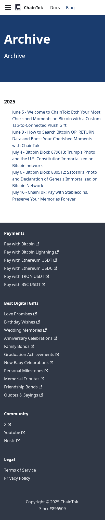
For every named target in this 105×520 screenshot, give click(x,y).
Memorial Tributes (22, 379)
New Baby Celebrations (26, 362)
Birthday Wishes (19, 322)
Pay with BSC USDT (22, 284)
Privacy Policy (17, 478)
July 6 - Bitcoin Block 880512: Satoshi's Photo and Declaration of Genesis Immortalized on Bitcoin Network (55, 178)
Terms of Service (20, 470)
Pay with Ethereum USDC (28, 268)
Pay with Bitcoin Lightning (29, 252)
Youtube (12, 432)
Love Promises (18, 314)
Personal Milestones (23, 370)
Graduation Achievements (29, 354)
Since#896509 (52, 508)
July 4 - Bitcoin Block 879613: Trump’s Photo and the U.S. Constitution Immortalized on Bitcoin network (53, 158)
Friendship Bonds (21, 387)
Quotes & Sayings (21, 395)
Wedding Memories (23, 330)
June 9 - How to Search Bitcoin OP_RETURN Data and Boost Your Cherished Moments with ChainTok (53, 138)
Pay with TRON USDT (24, 276)
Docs (55, 7)
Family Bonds (17, 346)
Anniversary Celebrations (28, 338)
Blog (70, 7)
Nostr (9, 440)
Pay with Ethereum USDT (28, 260)
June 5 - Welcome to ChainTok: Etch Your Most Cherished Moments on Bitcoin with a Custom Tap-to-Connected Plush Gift (56, 118)
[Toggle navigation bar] (8, 7)
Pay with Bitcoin (19, 244)
